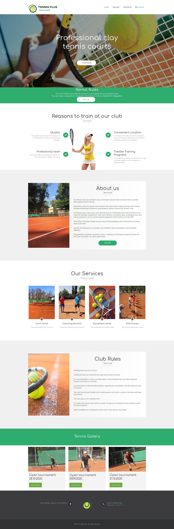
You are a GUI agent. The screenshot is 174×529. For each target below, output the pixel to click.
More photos (35, 485)
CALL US (86, 99)
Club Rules (86, 63)
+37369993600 (119, 505)
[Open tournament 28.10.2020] (46, 459)
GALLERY (107, 243)
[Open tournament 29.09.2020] (87, 459)
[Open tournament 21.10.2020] (127, 459)
